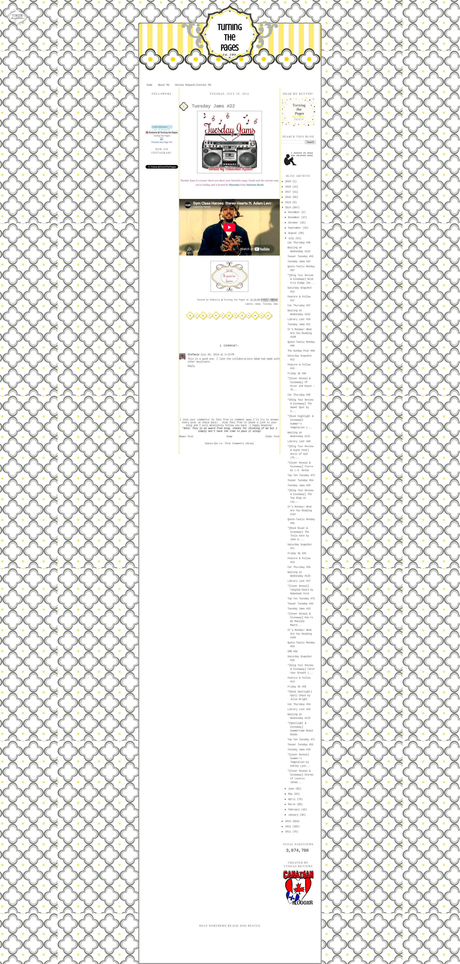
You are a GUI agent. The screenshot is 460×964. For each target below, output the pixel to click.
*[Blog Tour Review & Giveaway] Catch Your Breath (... (301, 669)
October (294, 222)
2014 (288, 207)
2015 (288, 202)
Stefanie (193, 354)
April (292, 799)
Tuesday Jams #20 (299, 485)
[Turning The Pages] (161, 139)
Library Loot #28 (299, 441)
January (294, 814)
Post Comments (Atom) (239, 443)
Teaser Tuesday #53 (300, 603)
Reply (191, 366)
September (295, 227)
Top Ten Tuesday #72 (301, 598)
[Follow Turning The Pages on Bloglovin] (161, 129)
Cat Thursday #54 (299, 704)
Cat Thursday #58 (299, 242)
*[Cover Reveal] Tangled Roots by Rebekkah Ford (300, 590)
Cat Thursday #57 (299, 305)
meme (257, 304)
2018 (288, 186)
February (294, 809)
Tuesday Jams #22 (299, 261)
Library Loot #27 (299, 581)
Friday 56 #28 (297, 686)
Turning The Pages (230, 37)
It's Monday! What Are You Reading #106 (300, 634)
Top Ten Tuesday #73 (301, 475)
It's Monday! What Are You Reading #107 (300, 510)
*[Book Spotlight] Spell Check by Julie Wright (300, 695)
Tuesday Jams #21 (299, 324)
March (292, 804)
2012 (288, 826)
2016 (288, 197)
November (294, 217)
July (291, 238)
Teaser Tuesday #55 (300, 256)
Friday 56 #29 (297, 553)
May (291, 794)
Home (149, 85)
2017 (288, 191)
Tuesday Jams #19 (299, 608)
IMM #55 (293, 651)
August (293, 233)
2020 (288, 181)
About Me (163, 85)
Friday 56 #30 (297, 373)
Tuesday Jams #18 (299, 749)
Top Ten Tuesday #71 (301, 739)
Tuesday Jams (270, 304)
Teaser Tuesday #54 (300, 480)
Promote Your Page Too (161, 142)
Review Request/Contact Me (193, 85)
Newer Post (186, 436)
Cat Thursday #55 (299, 567)
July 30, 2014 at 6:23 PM (217, 354)
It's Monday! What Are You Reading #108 (300, 333)
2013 (288, 821)
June (291, 788)
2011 (288, 831)
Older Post (272, 436)
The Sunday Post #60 (301, 350)
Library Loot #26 (299, 709)
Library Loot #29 (299, 319)
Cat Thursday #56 (299, 394)
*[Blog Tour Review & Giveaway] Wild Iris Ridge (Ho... (301, 279)
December (294, 212)
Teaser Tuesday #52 (300, 744)
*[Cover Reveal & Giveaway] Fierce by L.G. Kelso (300, 466)
